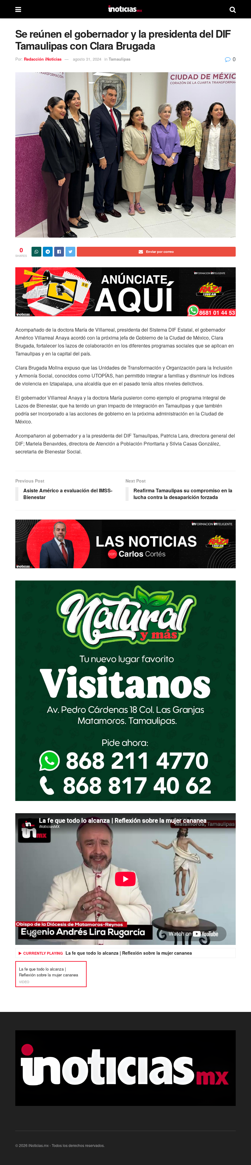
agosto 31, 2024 (87, 59)
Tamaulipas (119, 59)
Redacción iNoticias (43, 59)
